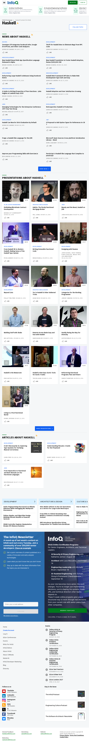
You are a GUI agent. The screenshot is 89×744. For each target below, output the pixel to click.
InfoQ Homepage (7, 20)
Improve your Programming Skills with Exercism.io (20, 154)
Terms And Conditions (77, 735)
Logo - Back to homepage (13, 2)
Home (5, 627)
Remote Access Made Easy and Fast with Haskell (44, 334)
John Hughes (66, 253)
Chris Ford (7, 457)
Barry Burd (51, 457)
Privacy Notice (64, 735)
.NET (47, 120)
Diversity (6, 668)
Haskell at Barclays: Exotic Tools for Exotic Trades (44, 374)
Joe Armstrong (67, 256)
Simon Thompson (67, 378)
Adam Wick (36, 298)
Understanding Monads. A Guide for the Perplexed (58, 447)
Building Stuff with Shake (13, 333)
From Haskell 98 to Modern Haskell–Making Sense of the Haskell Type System (14, 251)
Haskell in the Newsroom (13, 373)
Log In (5, 634)
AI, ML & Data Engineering (12, 204)
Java (3, 104)
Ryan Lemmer (8, 258)
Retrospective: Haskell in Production (59, 107)
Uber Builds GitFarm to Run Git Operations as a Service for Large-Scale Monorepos (55, 507)
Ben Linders (6, 156)
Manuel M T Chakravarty (12, 213)
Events (5, 641)
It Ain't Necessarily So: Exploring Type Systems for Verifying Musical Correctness (15, 448)
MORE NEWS (44, 169)
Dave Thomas (76, 253)
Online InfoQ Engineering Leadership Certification (53, 651)
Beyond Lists (8, 292)
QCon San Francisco (56, 669)
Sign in (82, 2)
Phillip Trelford (9, 298)
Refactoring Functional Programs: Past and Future (71, 374)
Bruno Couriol (7, 65)
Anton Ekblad (66, 338)
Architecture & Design (40, 204)
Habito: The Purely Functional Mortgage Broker (43, 208)
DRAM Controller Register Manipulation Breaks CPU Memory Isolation (17, 525)
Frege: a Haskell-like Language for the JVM (17, 138)
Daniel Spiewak (9, 418)
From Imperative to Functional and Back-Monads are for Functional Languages (15, 473)
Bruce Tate (77, 254)
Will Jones (36, 214)
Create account (8, 630)
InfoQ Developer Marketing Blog (12, 663)
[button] (20, 611)
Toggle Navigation (4, 2)
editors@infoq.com (46, 733)
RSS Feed (17, 23)
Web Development (8, 57)
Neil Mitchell (8, 338)
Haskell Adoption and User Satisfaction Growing (63, 91)
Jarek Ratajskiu (67, 214)
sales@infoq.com (26, 733)
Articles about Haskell (18, 437)
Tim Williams (37, 378)
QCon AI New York (55, 674)
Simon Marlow (38, 338)
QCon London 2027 (56, 680)
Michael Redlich (8, 111)
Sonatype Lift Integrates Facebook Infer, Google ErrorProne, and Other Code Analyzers (19, 46)
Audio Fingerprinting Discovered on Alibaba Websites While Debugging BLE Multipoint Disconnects (19, 508)
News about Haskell (16, 36)
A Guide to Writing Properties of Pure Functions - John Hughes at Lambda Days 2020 (21, 92)
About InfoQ (7, 651)
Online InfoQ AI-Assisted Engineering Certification (55, 661)
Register (73, 2)
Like (6, 52)
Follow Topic (78, 27)
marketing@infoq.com (9, 739)
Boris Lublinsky (51, 143)
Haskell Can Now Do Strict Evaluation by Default (19, 122)
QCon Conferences (9, 637)
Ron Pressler (8, 482)
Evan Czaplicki (67, 254)
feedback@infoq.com (8, 733)
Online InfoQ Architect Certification (53, 641)
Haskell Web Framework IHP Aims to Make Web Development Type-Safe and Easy (62, 77)
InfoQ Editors (7, 648)
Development (50, 42)
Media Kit (6, 658)
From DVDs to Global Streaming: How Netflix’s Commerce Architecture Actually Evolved (54, 515)
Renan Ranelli (37, 258)
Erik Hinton (8, 378)
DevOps (4, 42)
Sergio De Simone (8, 49)
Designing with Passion (70, 249)
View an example (23, 548)
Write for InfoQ (8, 644)
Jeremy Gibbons (67, 298)
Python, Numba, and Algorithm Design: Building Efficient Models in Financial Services (17, 517)
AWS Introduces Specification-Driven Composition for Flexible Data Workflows (55, 523)
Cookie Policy (64, 737)
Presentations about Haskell (23, 177)
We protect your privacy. (10, 615)
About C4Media (8, 655)
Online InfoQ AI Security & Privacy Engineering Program (55, 632)
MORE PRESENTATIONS (43, 428)
